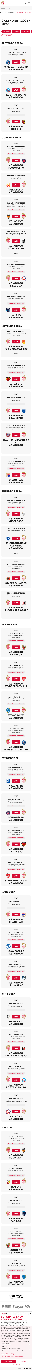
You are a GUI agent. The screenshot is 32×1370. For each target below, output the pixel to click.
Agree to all (8, 1361)
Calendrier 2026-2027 (23, 12)
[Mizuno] (19, 1296)
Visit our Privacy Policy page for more (12, 1356)
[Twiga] (27, 1306)
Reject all (23, 1361)
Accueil (3, 8)
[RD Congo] (6, 1306)
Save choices (16, 1364)
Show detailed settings (8, 1354)
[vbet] (18, 1306)
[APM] (12, 1296)
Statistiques (9, 12)
